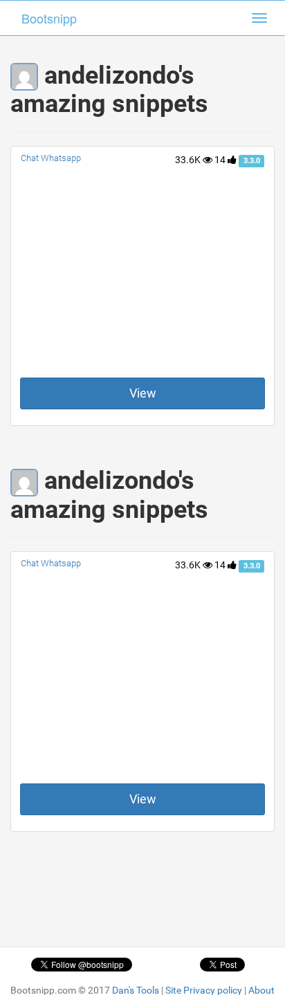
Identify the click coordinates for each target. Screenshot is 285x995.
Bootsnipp (49, 18)
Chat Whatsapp (51, 158)
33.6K (189, 159)
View (142, 393)
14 (221, 159)
